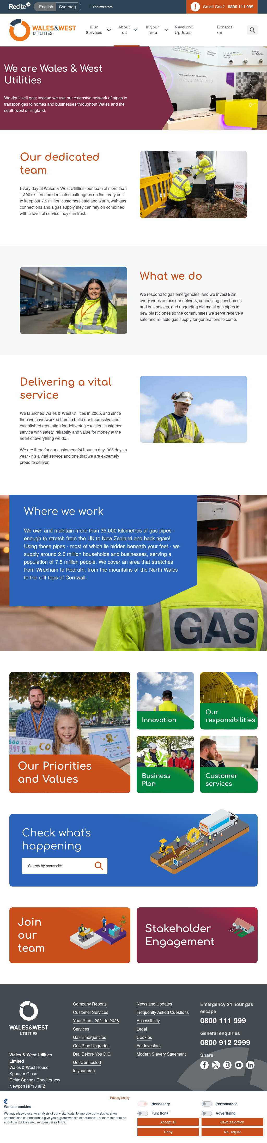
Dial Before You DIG (92, 1054)
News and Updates (184, 30)
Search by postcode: (45, 865)
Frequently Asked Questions (163, 1012)
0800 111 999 (223, 1020)
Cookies (144, 1037)
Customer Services (90, 1012)
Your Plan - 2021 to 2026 (96, 1021)
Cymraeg (70, 6)
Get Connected (87, 1062)
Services (81, 1029)
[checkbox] (142, 1103)
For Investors (103, 6)
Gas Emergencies (89, 1037)
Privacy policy (120, 1097)
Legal (142, 1029)
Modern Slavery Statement (161, 1054)
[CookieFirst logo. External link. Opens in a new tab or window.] (6, 1101)
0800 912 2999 (225, 1042)
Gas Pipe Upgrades (91, 1046)
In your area (84, 1071)
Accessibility (148, 1021)
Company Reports (90, 1004)
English (47, 6)
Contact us (224, 30)
